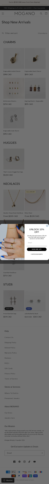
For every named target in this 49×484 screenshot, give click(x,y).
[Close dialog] (47, 226)
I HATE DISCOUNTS (37, 254)
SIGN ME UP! (37, 249)
